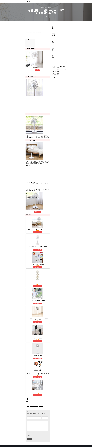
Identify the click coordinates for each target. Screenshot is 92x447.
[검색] (65, 62)
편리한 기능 (28, 42)
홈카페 (52, 58)
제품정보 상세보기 (38, 211)
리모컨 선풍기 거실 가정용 (33, 406)
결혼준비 (53, 28)
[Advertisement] (38, 26)
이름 (28, 415)
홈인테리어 (53, 57)
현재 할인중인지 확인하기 (37, 232)
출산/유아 (53, 49)
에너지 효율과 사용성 (29, 43)
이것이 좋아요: (29, 45)
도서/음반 (53, 29)
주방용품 (53, 48)
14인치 (28, 406)
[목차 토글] (33, 39)
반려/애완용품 (53, 34)
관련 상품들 (28, 44)
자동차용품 (53, 47)
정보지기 (47, 16)
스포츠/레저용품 (54, 40)
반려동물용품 (53, 35)
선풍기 (37, 406)
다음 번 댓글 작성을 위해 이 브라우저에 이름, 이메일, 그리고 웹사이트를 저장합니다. (37, 433)
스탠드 (40, 406)
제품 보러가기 (37, 69)
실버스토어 (53, 42)
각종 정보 (53, 27)
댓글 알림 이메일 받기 (31, 435)
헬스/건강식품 (53, 56)
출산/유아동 (53, 50)
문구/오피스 (53, 33)
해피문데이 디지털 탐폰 (55, 71)
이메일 (35, 415)
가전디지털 (53, 26)
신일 (42, 406)
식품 (52, 41)
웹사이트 (43, 415)
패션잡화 (53, 55)
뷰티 (52, 36)
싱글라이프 (53, 43)
